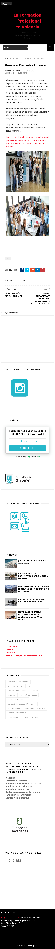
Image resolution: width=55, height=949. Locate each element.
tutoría (35, 717)
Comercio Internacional (17, 690)
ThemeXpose (32, 945)
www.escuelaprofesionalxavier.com (24, 655)
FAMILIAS (10, 649)
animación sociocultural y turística (21, 704)
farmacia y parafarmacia (35, 708)
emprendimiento (14, 708)
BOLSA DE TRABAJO (15, 686)
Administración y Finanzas (18, 682)
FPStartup (11, 695)
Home (7, 58)
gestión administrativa (17, 713)
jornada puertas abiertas (18, 717)
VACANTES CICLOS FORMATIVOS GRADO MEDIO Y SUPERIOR (33, 576)
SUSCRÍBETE (27, 448)
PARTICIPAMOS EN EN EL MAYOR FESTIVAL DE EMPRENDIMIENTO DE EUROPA (33, 588)
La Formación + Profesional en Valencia (27, 21)
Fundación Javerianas (28, 695)
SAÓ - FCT (10, 652)
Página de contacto (10, 917)
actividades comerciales (17, 699)
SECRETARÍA (11, 646)
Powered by (20, 456)
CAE (29, 686)
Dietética (34, 690)
